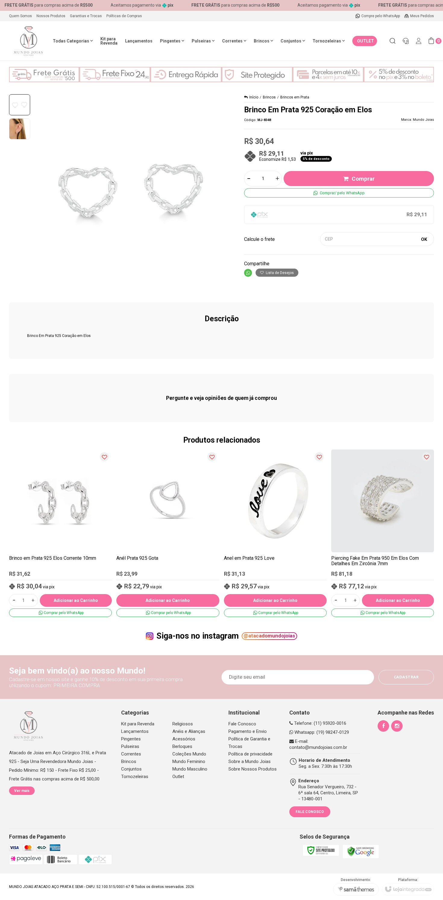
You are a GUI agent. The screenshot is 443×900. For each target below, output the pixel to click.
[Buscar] (392, 41)
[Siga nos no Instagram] (397, 726)
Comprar (363, 178)
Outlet (178, 776)
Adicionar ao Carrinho (76, 600)
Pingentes (131, 739)
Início (253, 97)
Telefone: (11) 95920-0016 (319, 723)
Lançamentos (135, 731)
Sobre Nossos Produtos (252, 769)
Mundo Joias (423, 120)
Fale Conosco (242, 724)
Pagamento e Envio (247, 731)
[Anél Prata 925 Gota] (167, 533)
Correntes (131, 754)
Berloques (182, 746)
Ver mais (22, 791)
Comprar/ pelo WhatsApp (342, 193)
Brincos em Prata (294, 97)
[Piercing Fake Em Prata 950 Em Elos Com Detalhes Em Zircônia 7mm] (382, 533)
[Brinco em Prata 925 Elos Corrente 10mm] (60, 533)
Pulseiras (130, 746)
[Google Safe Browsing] (360, 851)
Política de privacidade (250, 754)
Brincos (269, 97)
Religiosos (182, 724)
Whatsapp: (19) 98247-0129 (321, 732)
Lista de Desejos (279, 273)
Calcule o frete (259, 239)
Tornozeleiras (134, 776)
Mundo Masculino (189, 769)
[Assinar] (406, 677)
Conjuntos (131, 769)
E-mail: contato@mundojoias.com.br (318, 744)
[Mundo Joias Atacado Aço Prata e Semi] (28, 41)
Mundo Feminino (188, 761)
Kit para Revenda (137, 724)
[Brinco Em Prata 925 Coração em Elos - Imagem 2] (19, 128)
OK (424, 239)
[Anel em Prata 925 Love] (275, 533)
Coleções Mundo (189, 754)
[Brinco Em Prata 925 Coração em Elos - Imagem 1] (19, 104)
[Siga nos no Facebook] (383, 726)
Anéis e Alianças (188, 731)
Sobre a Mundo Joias (249, 761)
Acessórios (183, 739)
